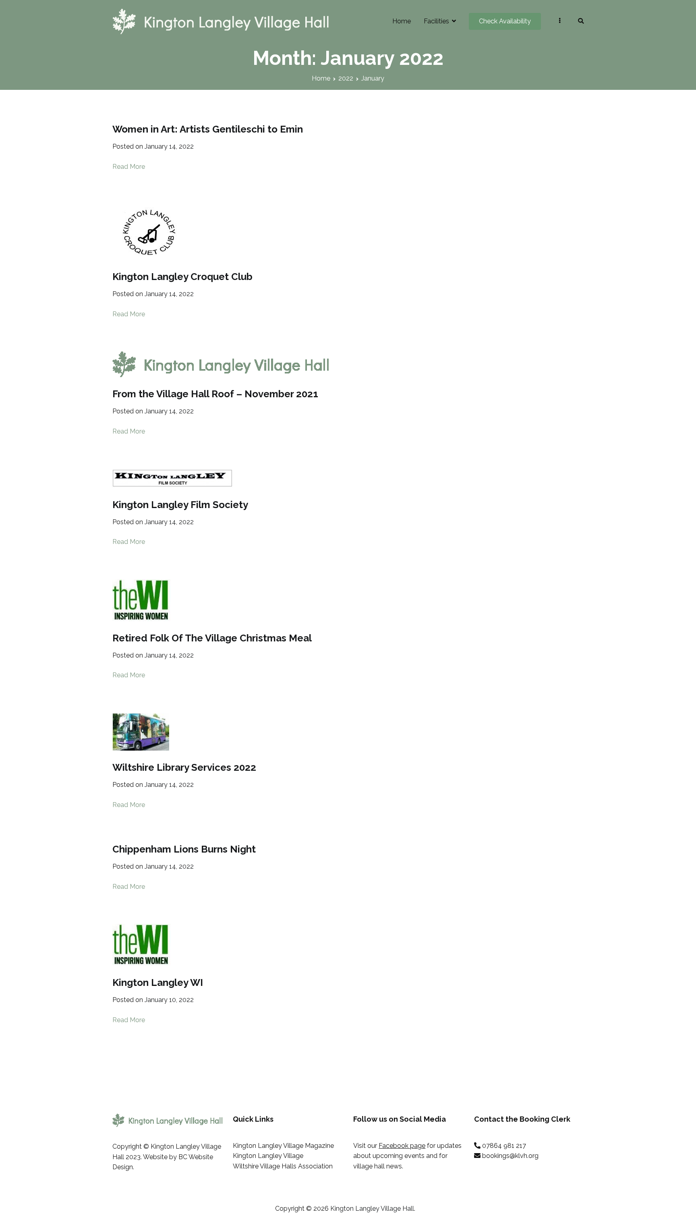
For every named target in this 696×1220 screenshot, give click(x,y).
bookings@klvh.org (510, 1156)
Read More (128, 166)
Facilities (436, 21)
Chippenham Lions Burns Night (184, 849)
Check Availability (505, 21)
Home (401, 21)
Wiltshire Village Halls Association (283, 1166)
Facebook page (402, 1145)
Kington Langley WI (157, 982)
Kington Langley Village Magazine (283, 1145)
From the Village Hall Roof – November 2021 (215, 394)
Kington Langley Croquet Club (182, 276)
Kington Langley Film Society (180, 504)
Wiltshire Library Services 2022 (184, 767)
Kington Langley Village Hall (372, 1208)
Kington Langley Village (268, 1156)
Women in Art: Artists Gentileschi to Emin (207, 129)
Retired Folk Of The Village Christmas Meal (212, 638)
